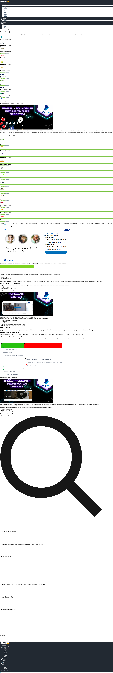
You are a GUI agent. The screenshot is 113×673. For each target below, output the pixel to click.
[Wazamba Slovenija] (2, 63)
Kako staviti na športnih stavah (8, 5)
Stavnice (4, 6)
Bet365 (5, 9)
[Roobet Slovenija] (2, 69)
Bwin (4, 13)
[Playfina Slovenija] (2, 190)
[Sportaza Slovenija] (2, 88)
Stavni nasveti (4, 22)
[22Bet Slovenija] (2, 38)
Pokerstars (5, 11)
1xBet (5, 15)
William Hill (5, 10)
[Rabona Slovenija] (2, 204)
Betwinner (5, 14)
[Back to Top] (0, 672)
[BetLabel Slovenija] (2, 141)
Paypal (5, 25)
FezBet (5, 224)
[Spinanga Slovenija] (2, 162)
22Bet (5, 7)
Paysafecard (5, 27)
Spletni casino (4, 18)
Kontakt (3, 24)
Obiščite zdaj (3, 53)
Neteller (5, 26)
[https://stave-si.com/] (4, 643)
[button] (57, 543)
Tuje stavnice (4, 17)
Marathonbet (5, 16)
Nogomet (5, 20)
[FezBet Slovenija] (2, 50)
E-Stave (5, 12)
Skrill (4, 28)
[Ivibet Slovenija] (2, 44)
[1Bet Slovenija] (2, 197)
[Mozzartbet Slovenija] (2, 155)
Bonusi (4, 21)
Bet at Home (5, 8)
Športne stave (4, 4)
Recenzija (7, 53)
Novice (3, 23)
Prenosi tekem (4, 19)
